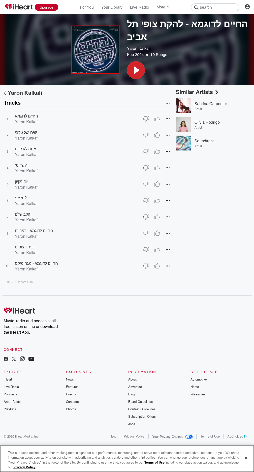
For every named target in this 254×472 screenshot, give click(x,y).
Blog (131, 394)
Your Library (112, 7)
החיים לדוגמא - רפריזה (34, 230)
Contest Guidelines (142, 409)
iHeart (8, 379)
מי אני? (21, 198)
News (70, 379)
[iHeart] (18, 7)
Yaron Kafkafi (139, 48)
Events (71, 394)
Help (113, 436)
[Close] (246, 457)
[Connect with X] (14, 359)
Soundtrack (204, 141)
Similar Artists (194, 92)
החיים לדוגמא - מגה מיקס (36, 263)
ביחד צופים (24, 247)
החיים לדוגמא (26, 116)
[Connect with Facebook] (6, 359)
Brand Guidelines (140, 401)
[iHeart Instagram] (22, 359)
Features (72, 386)
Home (194, 386)
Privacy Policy (134, 436)
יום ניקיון (21, 181)
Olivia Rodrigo (207, 122)
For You (87, 7)
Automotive (198, 379)
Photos (71, 409)
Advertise (135, 386)
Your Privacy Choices (167, 436)
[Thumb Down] (146, 119)
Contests (72, 401)
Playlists (10, 409)
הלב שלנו (22, 214)
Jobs (131, 423)
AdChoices (235, 436)
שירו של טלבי (26, 132)
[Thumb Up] (157, 119)
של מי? (21, 165)
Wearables (198, 394)
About (132, 379)
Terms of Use (210, 436)
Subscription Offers (142, 416)
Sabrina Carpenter (210, 103)
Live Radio (139, 7)
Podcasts (10, 394)
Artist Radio (12, 401)
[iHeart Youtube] (31, 359)
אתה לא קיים (25, 148)
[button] (136, 70)
